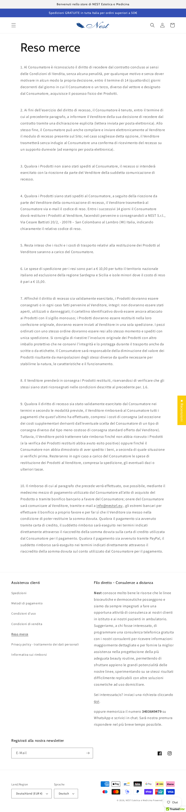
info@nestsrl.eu (109, 505)
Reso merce (19, 634)
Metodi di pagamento (27, 603)
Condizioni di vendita (26, 624)
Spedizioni (19, 593)
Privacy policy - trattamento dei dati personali (45, 644)
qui (96, 701)
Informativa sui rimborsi (29, 655)
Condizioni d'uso (23, 613)
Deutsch (64, 793)
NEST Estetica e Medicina (139, 800)
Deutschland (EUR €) (29, 793)
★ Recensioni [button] (181, 410)
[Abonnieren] (88, 753)
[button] (14, 25)
